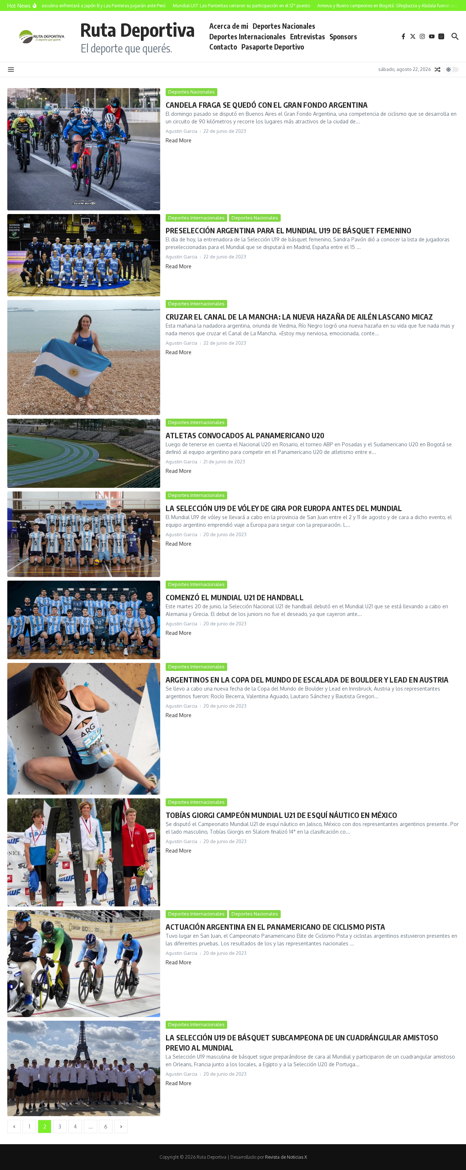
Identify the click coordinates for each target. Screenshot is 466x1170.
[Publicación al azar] (438, 69)
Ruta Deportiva (137, 29)
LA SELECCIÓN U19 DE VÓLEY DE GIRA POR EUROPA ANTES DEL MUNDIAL (284, 508)
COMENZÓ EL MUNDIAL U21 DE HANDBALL (235, 597)
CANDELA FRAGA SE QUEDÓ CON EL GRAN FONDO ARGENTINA (267, 104)
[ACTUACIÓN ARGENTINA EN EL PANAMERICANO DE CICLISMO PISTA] (83, 963)
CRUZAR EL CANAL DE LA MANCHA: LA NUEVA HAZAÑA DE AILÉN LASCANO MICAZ (299, 316)
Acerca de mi (228, 25)
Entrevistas (307, 36)
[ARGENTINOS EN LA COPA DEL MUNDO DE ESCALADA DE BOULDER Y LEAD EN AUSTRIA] (83, 729)
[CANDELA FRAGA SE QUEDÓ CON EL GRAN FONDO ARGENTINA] (83, 149)
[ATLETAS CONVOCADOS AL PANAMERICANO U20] (83, 453)
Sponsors (343, 36)
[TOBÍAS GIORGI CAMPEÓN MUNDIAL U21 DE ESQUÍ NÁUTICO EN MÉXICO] (83, 852)
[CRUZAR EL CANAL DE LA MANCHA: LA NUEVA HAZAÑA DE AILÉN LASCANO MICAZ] (83, 357)
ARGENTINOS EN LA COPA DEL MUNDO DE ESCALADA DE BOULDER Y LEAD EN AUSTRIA (307, 679)
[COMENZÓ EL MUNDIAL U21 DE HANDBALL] (83, 620)
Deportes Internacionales (247, 36)
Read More (178, 140)
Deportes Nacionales (284, 25)
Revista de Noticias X (286, 1157)
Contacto (223, 46)
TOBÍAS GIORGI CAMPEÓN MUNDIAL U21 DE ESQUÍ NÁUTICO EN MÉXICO (281, 814)
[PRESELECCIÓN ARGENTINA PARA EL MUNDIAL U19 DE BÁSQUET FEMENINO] (83, 255)
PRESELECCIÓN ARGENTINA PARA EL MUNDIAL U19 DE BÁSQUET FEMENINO (288, 230)
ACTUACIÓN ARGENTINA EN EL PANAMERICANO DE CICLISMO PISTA (275, 926)
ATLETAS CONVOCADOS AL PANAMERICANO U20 (245, 435)
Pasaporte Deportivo (272, 46)
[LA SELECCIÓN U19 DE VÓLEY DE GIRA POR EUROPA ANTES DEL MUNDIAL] (83, 534)
